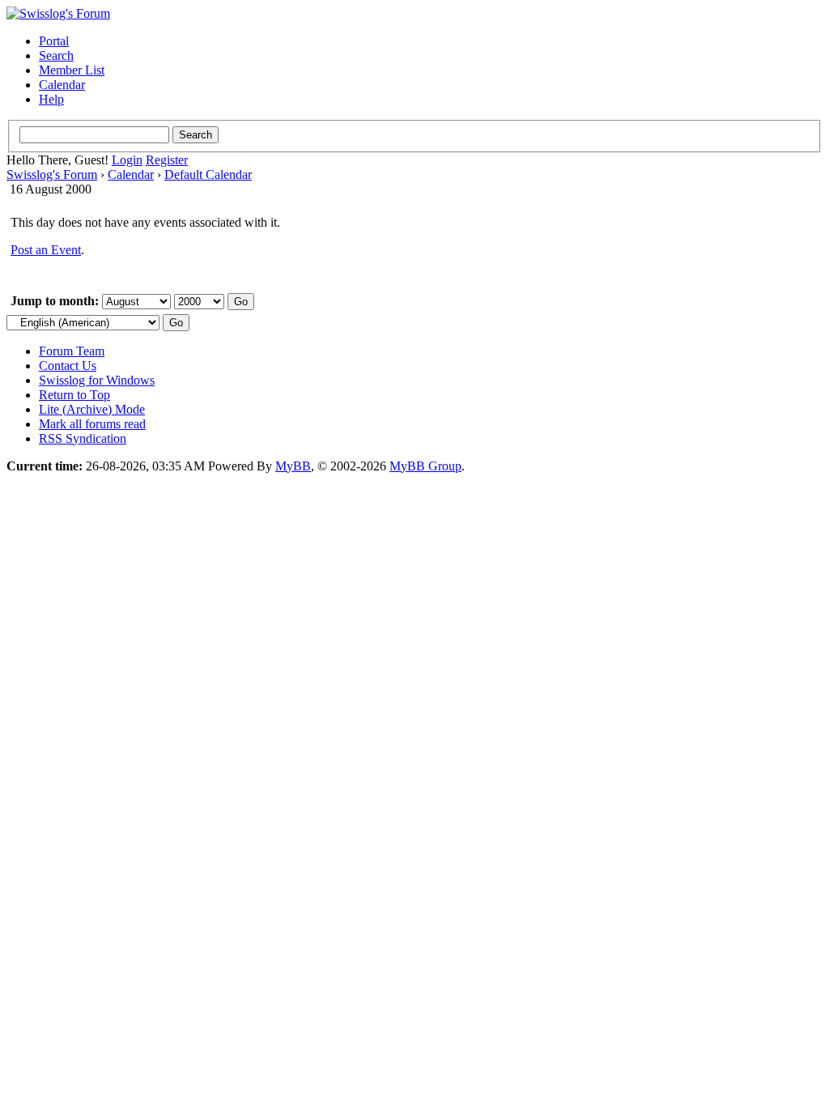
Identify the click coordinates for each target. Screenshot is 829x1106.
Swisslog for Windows (97, 380)
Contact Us (67, 365)
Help (51, 99)
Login (127, 160)
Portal (54, 41)
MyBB (293, 466)
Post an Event (46, 250)
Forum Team (71, 351)
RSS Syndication (82, 438)
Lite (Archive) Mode (92, 409)
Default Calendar (208, 174)
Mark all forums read (92, 424)
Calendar (62, 84)
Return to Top (74, 395)
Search (56, 55)
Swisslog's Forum (51, 174)
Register (167, 160)
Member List (71, 70)
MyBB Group (425, 466)
